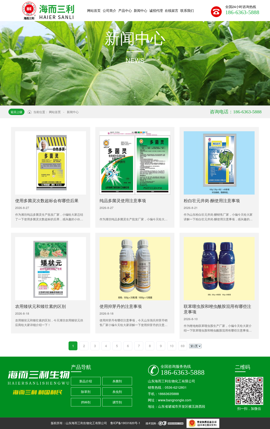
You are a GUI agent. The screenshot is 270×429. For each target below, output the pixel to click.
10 (172, 345)
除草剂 (85, 391)
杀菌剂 (117, 381)
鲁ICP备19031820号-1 (125, 423)
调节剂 (117, 402)
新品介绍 (85, 381)
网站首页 (55, 112)
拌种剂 (85, 402)
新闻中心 (73, 112)
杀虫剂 (117, 391)
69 (183, 345)
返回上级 (16, 112)
